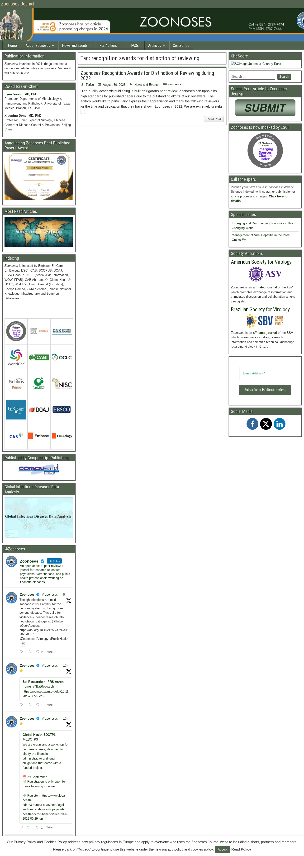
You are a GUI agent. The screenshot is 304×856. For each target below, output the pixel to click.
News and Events (75, 45)
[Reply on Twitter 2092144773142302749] (22, 705)
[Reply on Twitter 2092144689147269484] (22, 828)
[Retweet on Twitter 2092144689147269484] (30, 828)
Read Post (214, 119)
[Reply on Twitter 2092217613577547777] (22, 652)
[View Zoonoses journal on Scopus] (39, 332)
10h (65, 665)
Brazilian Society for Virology (260, 309)
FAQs (135, 45)
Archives (154, 45)
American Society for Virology (261, 262)
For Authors (108, 45)
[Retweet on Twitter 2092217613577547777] (30, 652)
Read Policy (241, 849)
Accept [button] (223, 849)
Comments (173, 84)
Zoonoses (27, 594)
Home (12, 45)
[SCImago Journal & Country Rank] (256, 64)
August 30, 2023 (114, 84)
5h (64, 594)
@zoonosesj (50, 594)
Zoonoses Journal (17, 4)
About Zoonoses (38, 45)
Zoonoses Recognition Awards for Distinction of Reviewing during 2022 (147, 75)
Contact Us (181, 45)
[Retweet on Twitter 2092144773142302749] (30, 705)
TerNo (90, 84)
